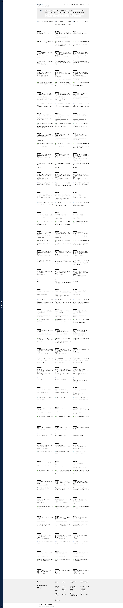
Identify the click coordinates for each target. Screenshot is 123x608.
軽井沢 (79, 276)
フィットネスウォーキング (46, 55)
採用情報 (71, 593)
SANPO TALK (57, 38)
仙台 (45, 179)
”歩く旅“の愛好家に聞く (61, 538)
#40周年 (66, 10)
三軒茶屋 (81, 335)
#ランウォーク (47, 12)
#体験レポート (77, 14)
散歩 (67, 56)
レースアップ (57, 586)
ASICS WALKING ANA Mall (73, 587)
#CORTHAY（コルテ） (66, 12)
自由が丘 (43, 374)
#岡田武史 (57, 10)
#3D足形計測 (62, 10)
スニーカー (56, 594)
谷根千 (43, 237)
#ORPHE (78, 12)
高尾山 (79, 139)
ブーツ (56, 599)
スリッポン (56, 587)
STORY (65, 4)
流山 (42, 140)
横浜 (45, 76)
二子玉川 (61, 199)
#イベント (82, 14)
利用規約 (46, 604)
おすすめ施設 (75, 538)
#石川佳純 (63, 14)
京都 (60, 374)
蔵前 (60, 237)
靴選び (56, 411)
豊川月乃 (49, 197)
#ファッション (59, 12)
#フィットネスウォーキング (53, 14)
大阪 (42, 316)
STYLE (68, 4)
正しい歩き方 (47, 538)
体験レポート (57, 333)
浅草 (45, 99)
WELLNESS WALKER (65, 593)
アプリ (68, 502)
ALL (62, 4)
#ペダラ (78, 10)
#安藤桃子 (52, 10)
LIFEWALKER (64, 594)
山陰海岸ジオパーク (76, 255)
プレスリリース (72, 594)
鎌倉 (78, 394)
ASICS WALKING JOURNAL (1, 304)
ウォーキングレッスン (76, 197)
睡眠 (67, 392)
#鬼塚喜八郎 (83, 12)
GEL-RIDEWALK (58, 76)
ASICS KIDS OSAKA (72, 586)
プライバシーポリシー (40, 604)
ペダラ (38, 75)
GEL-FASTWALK (40, 55)
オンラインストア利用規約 (83, 594)
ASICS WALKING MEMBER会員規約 (84, 586)
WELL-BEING (76, 4)
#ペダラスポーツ (47, 10)
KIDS (88, 4)
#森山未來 (59, 14)
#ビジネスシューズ (53, 12)
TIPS (85, 4)
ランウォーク (75, 96)
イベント (39, 274)
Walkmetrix (64, 502)
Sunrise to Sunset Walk (41, 99)
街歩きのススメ (58, 56)
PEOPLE (72, 4)
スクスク (57, 484)
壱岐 (60, 120)
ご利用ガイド (82, 593)
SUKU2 (63, 589)
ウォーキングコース (63, 56)
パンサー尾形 (75, 413)
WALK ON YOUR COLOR (41, 294)
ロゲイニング (43, 274)
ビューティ (45, 197)
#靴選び (46, 14)
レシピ (50, 333)
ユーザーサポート (82, 589)
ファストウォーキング (58, 502)
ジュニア (63, 586)
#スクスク (82, 10)
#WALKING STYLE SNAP (70, 14)
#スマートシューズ (73, 12)
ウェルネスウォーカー (84, 467)
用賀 (80, 98)
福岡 (78, 120)
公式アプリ (38, 581)
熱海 (60, 38)
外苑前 (64, 99)
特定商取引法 (50, 604)
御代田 (82, 276)
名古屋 (43, 119)
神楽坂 (61, 218)
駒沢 (78, 335)
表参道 (79, 218)
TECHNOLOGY (82, 4)
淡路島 (61, 179)
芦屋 (60, 139)
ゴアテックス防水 (57, 600)
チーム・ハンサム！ (76, 79)
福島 (78, 179)
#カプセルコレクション (72, 10)
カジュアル (56, 593)
